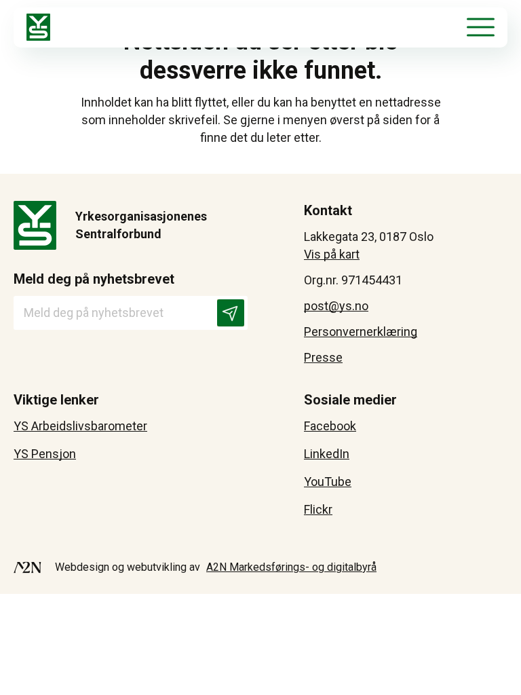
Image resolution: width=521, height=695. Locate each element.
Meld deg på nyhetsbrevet (94, 279)
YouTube (327, 481)
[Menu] (481, 27)
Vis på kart (332, 254)
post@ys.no (336, 306)
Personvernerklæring (360, 331)
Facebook (330, 426)
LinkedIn (326, 454)
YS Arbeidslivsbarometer (80, 426)
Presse (323, 357)
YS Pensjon (45, 454)
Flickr (318, 509)
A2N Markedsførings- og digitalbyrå (291, 567)
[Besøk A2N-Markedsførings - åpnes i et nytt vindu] (27, 567)
